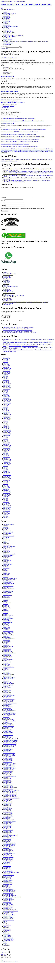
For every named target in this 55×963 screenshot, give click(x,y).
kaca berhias (6, 537)
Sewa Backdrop (7, 697)
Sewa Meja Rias (7, 827)
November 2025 (7, 369)
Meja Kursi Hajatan (7, 622)
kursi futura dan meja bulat (9, 554)
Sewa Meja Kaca (7, 37)
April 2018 (5, 485)
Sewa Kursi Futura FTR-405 (9, 742)
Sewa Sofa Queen (7, 876)
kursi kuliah (6, 557)
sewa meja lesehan (7, 812)
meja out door (6, 627)
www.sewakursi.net (5, 107)
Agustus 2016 (6, 511)
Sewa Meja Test (7, 839)
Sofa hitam (5, 923)
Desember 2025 (7, 368)
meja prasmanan (7, 637)
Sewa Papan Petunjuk (8, 846)
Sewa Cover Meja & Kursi (9, 710)
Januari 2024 (6, 398)
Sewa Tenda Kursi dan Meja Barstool (11, 896)
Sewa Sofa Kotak (7, 868)
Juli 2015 (5, 514)
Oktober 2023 (6, 401)
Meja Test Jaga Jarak (8, 659)
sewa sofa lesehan (7, 869)
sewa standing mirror (8, 882)
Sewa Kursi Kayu (7, 750)
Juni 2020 (5, 453)
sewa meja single (7, 831)
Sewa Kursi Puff (7, 756)
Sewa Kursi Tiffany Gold (9, 765)
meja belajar (6, 575)
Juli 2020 (5, 451)
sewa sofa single (7, 877)
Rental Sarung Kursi (8, 685)
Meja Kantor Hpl (7, 607)
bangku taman (6, 528)
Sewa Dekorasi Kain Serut (9, 713)
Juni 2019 (5, 467)
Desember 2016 (7, 505)
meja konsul (6, 611)
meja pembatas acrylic (8, 631)
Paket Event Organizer (8, 674)
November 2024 (7, 385)
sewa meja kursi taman (8, 810)
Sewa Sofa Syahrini (7, 880)
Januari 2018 (6, 489)
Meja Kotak (6, 23)
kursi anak (5, 542)
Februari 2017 (6, 503)
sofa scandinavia (7, 925)
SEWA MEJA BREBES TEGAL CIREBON (13, 35)
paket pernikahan (7, 676)
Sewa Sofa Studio (7, 878)
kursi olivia (5, 559)
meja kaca (5, 601)
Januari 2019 (6, 473)
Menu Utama (3, 9)
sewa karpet (6, 722)
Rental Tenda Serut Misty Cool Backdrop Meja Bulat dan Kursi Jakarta (19, 332)
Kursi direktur (6, 551)
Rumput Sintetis (7, 687)
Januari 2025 (6, 382)
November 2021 (7, 431)
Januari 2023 (6, 413)
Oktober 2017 (6, 493)
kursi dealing (6, 548)
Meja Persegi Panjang (8, 634)
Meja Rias (5, 27)
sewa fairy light (6, 715)
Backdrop (5, 527)
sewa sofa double (7, 867)
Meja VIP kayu (6, 665)
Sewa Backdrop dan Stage (9, 699)
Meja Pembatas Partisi (8, 632)
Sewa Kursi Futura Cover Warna (10, 741)
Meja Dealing (6, 21)
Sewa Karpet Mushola (8, 724)
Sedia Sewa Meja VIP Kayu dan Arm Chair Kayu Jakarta (16, 339)
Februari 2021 (6, 443)
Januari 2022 (6, 428)
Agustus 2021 (6, 435)
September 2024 (7, 387)
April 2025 (5, 378)
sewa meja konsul (7, 805)
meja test (5, 658)
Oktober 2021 (6, 432)
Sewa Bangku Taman (8, 701)
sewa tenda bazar (7, 886)
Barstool (5, 529)
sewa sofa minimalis (8, 871)
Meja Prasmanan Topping (9, 638)
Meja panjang (6, 628)
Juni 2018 (5, 482)
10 (1, 954)
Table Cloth (6, 926)
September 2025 (7, 372)
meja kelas (5, 610)
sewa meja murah (7, 817)
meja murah (32, 148)
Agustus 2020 (6, 450)
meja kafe (5, 604)
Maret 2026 (6, 364)
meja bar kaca (6, 573)
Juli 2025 (5, 374)
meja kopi (5, 613)
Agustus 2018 (6, 480)
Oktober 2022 (6, 417)
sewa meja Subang (46, 151)
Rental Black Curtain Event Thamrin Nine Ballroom (15, 342)
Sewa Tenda (6, 885)
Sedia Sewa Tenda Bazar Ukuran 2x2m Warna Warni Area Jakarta (18, 327)
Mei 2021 (5, 439)
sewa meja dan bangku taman (10, 787)
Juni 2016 (5, 512)
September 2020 (7, 449)
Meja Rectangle (7, 641)
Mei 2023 (5, 408)
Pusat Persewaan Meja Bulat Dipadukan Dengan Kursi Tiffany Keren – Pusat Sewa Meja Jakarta (31, 171)
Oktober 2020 (6, 448)
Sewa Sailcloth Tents (8, 858)
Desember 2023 (7, 399)
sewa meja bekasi (20, 150)
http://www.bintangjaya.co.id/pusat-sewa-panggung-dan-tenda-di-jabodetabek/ (18, 134)
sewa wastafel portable (8, 920)
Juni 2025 (5, 376)
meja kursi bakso (7, 620)
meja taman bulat (7, 650)
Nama (2, 200)
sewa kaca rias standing (8, 719)
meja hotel (17, 148)
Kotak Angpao (6, 539)
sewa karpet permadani (8, 726)
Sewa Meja (6, 34)
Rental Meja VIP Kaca (8, 683)
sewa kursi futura (7, 737)
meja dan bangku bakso (8, 588)
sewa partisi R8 (6, 851)
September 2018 (7, 478)
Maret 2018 (6, 486)
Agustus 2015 (6, 513)
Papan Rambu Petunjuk (8, 678)
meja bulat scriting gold (8, 583)
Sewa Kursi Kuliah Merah (9, 754)
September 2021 (7, 434)
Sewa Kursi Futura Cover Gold (10, 738)
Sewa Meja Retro (7, 826)
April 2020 (5, 454)
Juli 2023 (5, 405)
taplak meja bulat (7, 929)
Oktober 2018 (6, 477)
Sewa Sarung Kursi (7, 860)
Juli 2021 (5, 436)
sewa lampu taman (7, 773)
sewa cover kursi (7, 708)
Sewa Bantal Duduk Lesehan (10, 703)
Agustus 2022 (6, 419)
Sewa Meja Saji (7, 828)
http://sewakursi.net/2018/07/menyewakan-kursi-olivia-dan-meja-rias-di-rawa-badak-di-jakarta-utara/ (23, 129)
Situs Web (3, 205)
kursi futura (6, 552)
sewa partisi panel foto (8, 850)
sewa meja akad (7, 778)
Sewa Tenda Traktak (8, 904)
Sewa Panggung (7, 44)
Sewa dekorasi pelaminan (9, 714)
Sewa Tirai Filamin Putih (9, 914)
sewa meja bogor (28, 150)
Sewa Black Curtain (8, 706)
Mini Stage (5, 669)
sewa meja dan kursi (8, 789)
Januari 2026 (6, 367)
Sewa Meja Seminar (8, 830)
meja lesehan (6, 623)
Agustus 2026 (6, 358)
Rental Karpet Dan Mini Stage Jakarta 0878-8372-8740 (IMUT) (17, 330)
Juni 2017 (5, 498)
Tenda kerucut (6, 932)
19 (4, 955)
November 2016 (7, 507)
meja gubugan (6, 597)
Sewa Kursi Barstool (8, 732)
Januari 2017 (6, 504)
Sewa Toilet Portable (8, 918)
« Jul (2, 960)
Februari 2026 (6, 365)
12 (4, 954)
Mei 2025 (5, 377)
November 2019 (7, 460)
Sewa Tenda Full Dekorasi (9, 891)
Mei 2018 (5, 484)
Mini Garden (6, 668)
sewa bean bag (6, 705)
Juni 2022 (5, 422)
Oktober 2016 (6, 508)
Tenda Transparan (7, 935)
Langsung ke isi (10, 9)
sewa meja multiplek (8, 816)
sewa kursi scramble (8, 758)
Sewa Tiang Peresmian (8, 912)
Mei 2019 (5, 468)
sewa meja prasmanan (8, 822)
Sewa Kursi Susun (7, 762)
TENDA (5, 931)
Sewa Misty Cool (7, 840)
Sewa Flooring (6, 717)
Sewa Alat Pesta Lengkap (9, 695)
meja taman (6, 647)
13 (5, 954)
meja (2, 48)
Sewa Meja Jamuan (7, 801)
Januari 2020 (6, 458)
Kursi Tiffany (6, 563)
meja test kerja (6, 660)
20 (5, 955)
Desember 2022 (7, 414)
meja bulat (5, 48)
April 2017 (5, 500)
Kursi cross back (7, 545)
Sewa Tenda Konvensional (9, 895)
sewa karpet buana (7, 723)
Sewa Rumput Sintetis (8, 857)
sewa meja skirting (7, 832)
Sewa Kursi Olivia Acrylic (9, 755)
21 (7, 955)
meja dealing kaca (7, 595)
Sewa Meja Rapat (7, 823)
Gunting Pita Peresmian (8, 536)
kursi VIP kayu (6, 566)
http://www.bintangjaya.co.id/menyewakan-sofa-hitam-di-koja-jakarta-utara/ (18, 118)
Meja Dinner (6, 596)
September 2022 (7, 418)
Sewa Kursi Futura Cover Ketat (10, 740)
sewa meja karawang (27, 151)
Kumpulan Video (7, 17)
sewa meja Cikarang (46, 150)
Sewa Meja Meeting (8, 813)
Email (2, 202)
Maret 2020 (6, 455)
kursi (4, 541)
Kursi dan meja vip (7, 547)
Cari (2, 8)
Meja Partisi (6, 629)
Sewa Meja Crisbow (8, 786)
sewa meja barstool (7, 781)
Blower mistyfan (7, 530)
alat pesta (5, 525)
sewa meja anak (7, 780)
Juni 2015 (5, 516)
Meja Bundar (6, 19)
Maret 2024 (6, 395)
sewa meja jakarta (18, 151)
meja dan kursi (6, 589)
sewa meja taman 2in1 (8, 837)
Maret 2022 (6, 426)
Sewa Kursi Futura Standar (9, 745)
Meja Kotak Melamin (8, 618)
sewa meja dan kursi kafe (9, 791)
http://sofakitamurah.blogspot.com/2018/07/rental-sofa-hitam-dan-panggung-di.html (19, 141)
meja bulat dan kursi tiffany (9, 579)
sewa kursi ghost (7, 747)
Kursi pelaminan (7, 560)
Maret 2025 (6, 380)
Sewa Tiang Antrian (7, 907)
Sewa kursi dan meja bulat (9, 32)
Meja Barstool (6, 18)
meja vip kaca (6, 664)
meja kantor (6, 606)
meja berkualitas (6, 148)
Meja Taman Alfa (7, 649)
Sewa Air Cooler (7, 692)
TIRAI (5, 941)
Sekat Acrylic (6, 691)
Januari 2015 (6, 517)
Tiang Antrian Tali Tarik (8, 939)
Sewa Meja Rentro (7, 825)
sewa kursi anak (7, 731)
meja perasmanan (7, 633)
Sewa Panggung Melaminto (9, 842)
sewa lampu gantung (8, 771)
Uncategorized (6, 945)
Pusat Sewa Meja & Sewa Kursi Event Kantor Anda (26, 4)
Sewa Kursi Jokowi (7, 749)
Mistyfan (5, 670)
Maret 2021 (6, 441)
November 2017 (7, 491)
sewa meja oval (6, 818)
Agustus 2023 (6, 404)
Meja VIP (5, 663)
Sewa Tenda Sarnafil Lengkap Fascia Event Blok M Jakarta (16, 328)
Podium (5, 679)
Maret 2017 (6, 502)
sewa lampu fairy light (8, 769)
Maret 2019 (6, 471)
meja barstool (6, 574)
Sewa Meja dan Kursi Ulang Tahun (11, 798)
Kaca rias (5, 538)
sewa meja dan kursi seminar (9, 794)
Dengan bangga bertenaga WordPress (9, 961)
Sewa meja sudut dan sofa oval (10, 835)
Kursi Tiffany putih (7, 564)
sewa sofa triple (6, 881)
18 (2, 955)
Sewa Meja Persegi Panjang (9, 821)
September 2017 (7, 494)
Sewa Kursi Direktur (8, 736)
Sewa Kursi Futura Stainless (9, 744)
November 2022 (7, 416)
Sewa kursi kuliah (7, 751)
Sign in (5, 921)
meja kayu (5, 609)
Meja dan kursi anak (8, 591)
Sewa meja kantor (7, 803)
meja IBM (5, 600)
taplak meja (6, 927)
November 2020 (7, 446)
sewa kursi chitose (7, 733)
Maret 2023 (6, 410)
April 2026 (5, 363)
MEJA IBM (6, 22)
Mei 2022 (5, 423)
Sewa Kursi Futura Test (8, 746)
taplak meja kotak (7, 930)
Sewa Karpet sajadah (8, 727)
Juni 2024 (5, 391)
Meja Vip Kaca (6, 28)
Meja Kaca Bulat (7, 602)
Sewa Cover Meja (7, 709)
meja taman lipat (7, 654)
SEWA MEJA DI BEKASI (9, 36)
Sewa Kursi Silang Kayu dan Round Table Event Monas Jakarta (18, 331)
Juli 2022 (5, 421)
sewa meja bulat (7, 782)
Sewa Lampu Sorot (7, 772)
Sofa (4, 922)
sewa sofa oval (6, 873)
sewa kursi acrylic (7, 729)
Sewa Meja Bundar (7, 785)
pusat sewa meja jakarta (45, 148)
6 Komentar (14, 57)
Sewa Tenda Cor (7, 887)
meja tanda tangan (7, 656)
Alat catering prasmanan (8, 524)
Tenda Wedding (7, 936)
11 (2, 954)
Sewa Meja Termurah (8, 43)
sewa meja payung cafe (8, 819)
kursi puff (5, 561)
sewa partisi (6, 848)
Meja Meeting (6, 625)
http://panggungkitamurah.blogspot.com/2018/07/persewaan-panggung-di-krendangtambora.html (22, 136)
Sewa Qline (6, 854)
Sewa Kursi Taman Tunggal (9, 763)
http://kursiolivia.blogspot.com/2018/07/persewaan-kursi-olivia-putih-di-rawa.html (19, 131)
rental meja (5, 681)
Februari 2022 (6, 427)
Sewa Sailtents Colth (8, 859)
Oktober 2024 (6, 386)
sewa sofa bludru (7, 866)
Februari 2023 (6, 412)
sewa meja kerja (7, 804)
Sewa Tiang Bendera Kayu (9, 909)
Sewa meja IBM (7, 800)
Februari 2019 (6, 472)
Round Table (6, 686)
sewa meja (5, 150)
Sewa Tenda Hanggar (8, 893)
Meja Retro (6, 642)
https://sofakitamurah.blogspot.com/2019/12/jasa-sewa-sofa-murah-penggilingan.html (20, 139)
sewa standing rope (7, 884)
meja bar (5, 572)
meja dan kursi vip (7, 592)
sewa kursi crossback (8, 735)
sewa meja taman (7, 836)
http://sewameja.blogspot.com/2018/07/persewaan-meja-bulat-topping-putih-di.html (19, 146)
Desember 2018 (7, 475)
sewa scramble (6, 862)
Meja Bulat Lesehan (8, 580)
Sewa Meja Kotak (7, 40)
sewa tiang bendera (7, 908)
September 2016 (7, 509)
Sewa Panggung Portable (9, 845)
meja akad (5, 570)
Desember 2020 (7, 445)
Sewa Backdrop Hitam (8, 700)
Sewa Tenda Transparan (8, 905)
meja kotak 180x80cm (8, 615)
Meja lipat (5, 624)
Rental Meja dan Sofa (8, 31)
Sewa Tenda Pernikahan (8, 899)
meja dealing (6, 593)
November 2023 (7, 400)
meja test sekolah (7, 661)
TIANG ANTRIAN (8, 938)
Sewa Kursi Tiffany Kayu (9, 767)
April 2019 (5, 469)
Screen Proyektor (7, 690)
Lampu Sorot (6, 568)
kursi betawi (6, 543)
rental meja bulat (7, 682)
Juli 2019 (5, 466)
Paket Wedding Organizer (9, 677)
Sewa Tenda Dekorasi (8, 889)
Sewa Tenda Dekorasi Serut (9, 890)
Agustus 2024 (6, 389)
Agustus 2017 (6, 495)
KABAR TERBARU (8, 14)
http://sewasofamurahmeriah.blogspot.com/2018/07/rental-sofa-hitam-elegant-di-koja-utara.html (22, 120)
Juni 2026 (5, 360)
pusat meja (37, 148)
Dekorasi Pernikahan (8, 532)
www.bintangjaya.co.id (8, 106)
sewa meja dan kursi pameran (10, 792)
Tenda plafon (6, 934)
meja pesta (5, 636)
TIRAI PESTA (6, 944)
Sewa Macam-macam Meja (9, 776)
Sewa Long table (7, 774)
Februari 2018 (6, 487)
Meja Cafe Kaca (7, 587)
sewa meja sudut (7, 834)
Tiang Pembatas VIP (8, 940)
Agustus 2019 (6, 464)
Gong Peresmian (7, 533)
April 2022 (5, 425)
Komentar (3, 197)
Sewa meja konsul (7, 39)
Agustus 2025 (6, 373)
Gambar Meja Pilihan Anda (9, 13)
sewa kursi (5, 728)
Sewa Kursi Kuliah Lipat (9, 753)
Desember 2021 (7, 430)
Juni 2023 (5, 407)
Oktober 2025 (6, 371)
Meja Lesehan (6, 25)
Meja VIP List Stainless (8, 667)
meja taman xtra (7, 655)
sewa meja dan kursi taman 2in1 (10, 796)
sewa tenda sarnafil (7, 903)
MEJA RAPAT (6, 640)
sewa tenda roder (7, 902)
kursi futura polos (7, 556)
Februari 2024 (6, 396)
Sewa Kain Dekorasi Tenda (9, 720)
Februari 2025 (6, 381)
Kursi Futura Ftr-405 (8, 555)
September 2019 (7, 463)
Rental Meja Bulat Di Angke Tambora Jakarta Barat (17, 159)
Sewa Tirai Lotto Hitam (8, 917)
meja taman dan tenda (8, 651)
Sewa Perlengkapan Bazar (9, 853)
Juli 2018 (5, 481)
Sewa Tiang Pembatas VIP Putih (10, 911)
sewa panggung (7, 841)
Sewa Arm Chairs (7, 696)
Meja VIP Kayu (7, 30)
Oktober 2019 (6, 462)
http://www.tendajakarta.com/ (7, 123)
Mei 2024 (5, 392)
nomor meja (6, 672)
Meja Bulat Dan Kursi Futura (10, 578)
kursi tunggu (6, 565)
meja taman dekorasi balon (9, 652)
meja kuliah (6, 619)
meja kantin (6, 605)
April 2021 (5, 440)
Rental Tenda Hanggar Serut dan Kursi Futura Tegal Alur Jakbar (18, 349)
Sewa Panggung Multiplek (9, 844)
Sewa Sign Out (6, 863)
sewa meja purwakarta (37, 151)
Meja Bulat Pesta (7, 582)
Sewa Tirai (5, 913)
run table (5, 688)
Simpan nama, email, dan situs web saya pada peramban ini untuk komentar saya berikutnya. (23, 208)
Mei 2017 (5, 499)
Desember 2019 (7, 459)
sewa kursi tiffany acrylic (9, 764)
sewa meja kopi (6, 807)
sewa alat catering (7, 694)
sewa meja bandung (11, 150)
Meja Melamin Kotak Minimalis (10, 26)
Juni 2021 (5, 437)
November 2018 (7, 476)
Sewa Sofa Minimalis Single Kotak (11, 872)
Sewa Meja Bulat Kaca (8, 783)
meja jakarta (22, 148)
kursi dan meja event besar (9, 546)
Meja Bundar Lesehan (8, 586)
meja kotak (27, 148)
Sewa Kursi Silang (7, 759)
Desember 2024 (7, 383)
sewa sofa (5, 864)
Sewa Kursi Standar (7, 760)
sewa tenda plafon (7, 900)
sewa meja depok (10, 151)
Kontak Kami (6, 16)
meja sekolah (6, 645)
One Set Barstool (7, 673)
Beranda (5, 12)
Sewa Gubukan (6, 718)
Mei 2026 (5, 362)
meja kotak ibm (6, 616)
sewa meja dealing (7, 799)
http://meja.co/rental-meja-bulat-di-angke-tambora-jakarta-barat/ (15, 144)
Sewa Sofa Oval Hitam (8, 875)
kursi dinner (6, 550)
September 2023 (7, 403)
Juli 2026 (5, 359)
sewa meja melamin (7, 814)
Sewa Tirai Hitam (7, 916)
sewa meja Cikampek (37, 150)
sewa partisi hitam (7, 849)
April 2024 (5, 394)
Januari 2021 (6, 444)
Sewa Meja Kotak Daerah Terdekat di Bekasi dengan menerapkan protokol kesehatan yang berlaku (25, 41)
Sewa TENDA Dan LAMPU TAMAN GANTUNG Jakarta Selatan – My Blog (21, 347)
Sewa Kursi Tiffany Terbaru (9, 768)
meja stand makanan (8, 646)
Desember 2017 (7, 490)
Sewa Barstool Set (7, 704)
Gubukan (5, 534)
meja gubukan (6, 598)
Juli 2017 (5, 496)
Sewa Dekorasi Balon (8, 711)
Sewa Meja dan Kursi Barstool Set (11, 790)
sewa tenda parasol (7, 898)
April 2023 (5, 409)
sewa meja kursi (7, 809)
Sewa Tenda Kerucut (8, 894)
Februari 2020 (6, 457)
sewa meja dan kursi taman (9, 795)
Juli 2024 (5, 390)
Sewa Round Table (7, 855)
